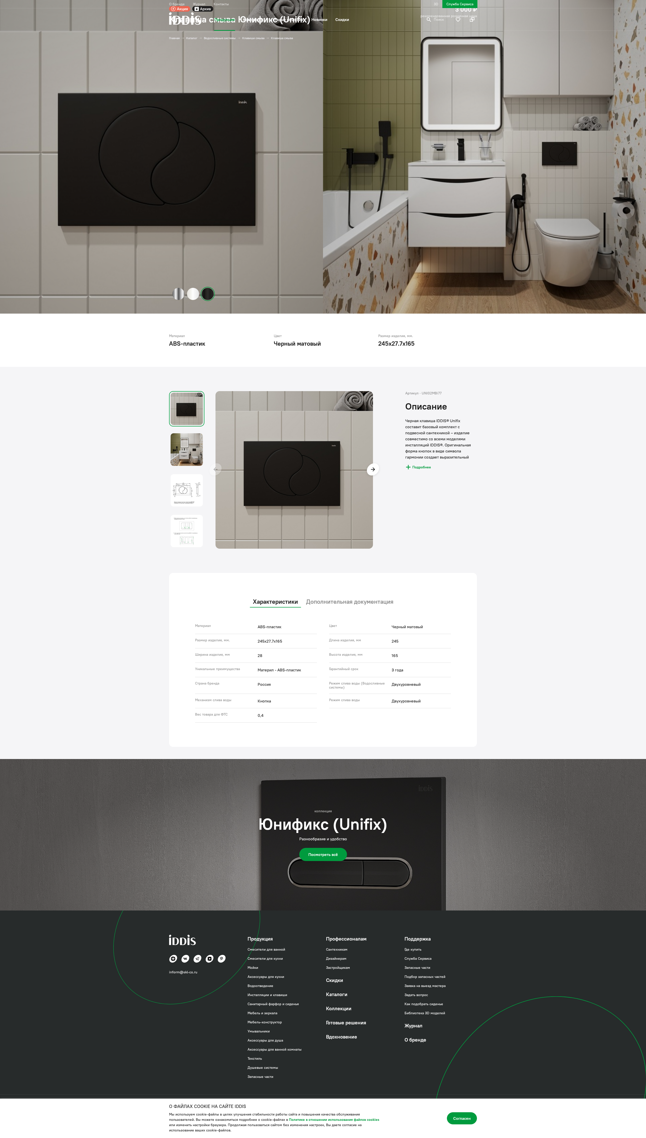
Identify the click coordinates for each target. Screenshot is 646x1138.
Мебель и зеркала (262, 1013)
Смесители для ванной (266, 949)
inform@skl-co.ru (183, 972)
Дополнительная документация (349, 601)
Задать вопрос (416, 995)
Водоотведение (260, 985)
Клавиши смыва (253, 38)
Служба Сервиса (459, 4)
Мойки (253, 967)
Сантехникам (336, 949)
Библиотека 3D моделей (425, 1013)
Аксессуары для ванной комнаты (275, 1049)
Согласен (462, 1118)
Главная (174, 38)
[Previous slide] (215, 470)
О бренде (177, 4)
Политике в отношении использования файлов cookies (334, 1119)
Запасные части (260, 1076)
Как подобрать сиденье (424, 1004)
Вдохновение (341, 1036)
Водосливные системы (220, 38)
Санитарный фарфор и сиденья (273, 1004)
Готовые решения (287, 19)
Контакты (221, 4)
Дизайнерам (336, 958)
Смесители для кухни (265, 958)
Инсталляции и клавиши (267, 995)
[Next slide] (373, 470)
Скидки (342, 19)
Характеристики (275, 601)
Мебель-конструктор (265, 1022)
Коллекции (253, 19)
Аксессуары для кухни (266, 976)
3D (436, 4)
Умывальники (259, 1031)
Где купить (413, 949)
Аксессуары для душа (265, 1040)
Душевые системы (263, 1067)
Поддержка (418, 938)
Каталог (191, 38)
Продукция (224, 19)
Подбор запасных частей (425, 976)
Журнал (199, 4)
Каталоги (336, 994)
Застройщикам (338, 967)
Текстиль (255, 1058)
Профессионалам (346, 938)
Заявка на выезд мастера (425, 985)
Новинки (319, 19)
